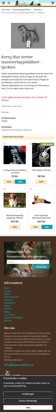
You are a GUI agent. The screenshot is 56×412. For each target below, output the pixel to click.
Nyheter (8, 300)
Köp (20, 181)
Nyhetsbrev (9, 303)
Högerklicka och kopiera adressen (16, 130)
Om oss (7, 291)
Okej (28, 407)
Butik (6, 288)
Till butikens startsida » (11, 106)
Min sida (8, 320)
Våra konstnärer (11, 297)
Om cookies (9, 314)
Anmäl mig (41, 266)
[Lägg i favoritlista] (4, 144)
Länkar (7, 305)
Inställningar (28, 394)
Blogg (7, 311)
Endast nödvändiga (28, 400)
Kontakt (8, 308)
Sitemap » (5, 112)
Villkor (7, 294)
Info (9, 181)
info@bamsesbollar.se (19, 365)
